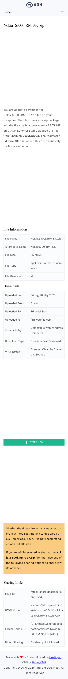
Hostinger (55, 657)
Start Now (36, 442)
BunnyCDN (39, 662)
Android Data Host (34, 4)
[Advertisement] (34, 65)
